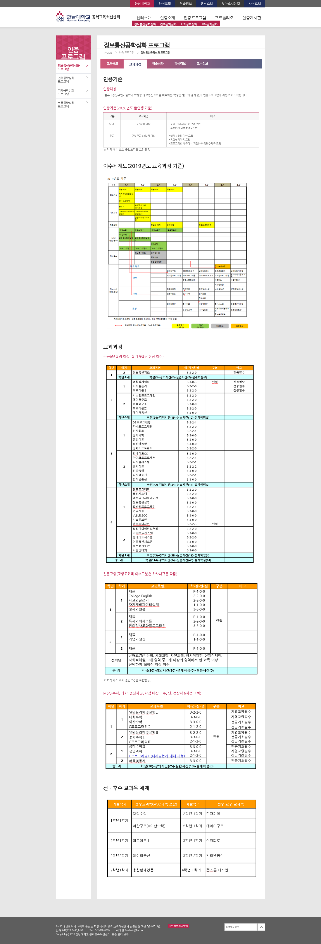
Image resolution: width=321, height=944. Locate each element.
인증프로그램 (195, 18)
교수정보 (202, 63)
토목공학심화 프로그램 (66, 104)
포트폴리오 (224, 18)
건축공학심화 (168, 24)
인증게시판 (251, 18)
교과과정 (135, 64)
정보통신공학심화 (145, 24)
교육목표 (112, 63)
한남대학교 (142, 3)
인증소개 (167, 18)
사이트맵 (255, 3)
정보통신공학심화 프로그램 (68, 67)
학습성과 (158, 63)
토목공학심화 (209, 24)
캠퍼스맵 (207, 3)
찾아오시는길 (231, 3)
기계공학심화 (189, 24)
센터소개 (143, 18)
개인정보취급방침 (178, 926)
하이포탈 (165, 3)
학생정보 (180, 63)
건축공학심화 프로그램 (66, 79)
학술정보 (186, 3)
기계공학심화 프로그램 (66, 92)
